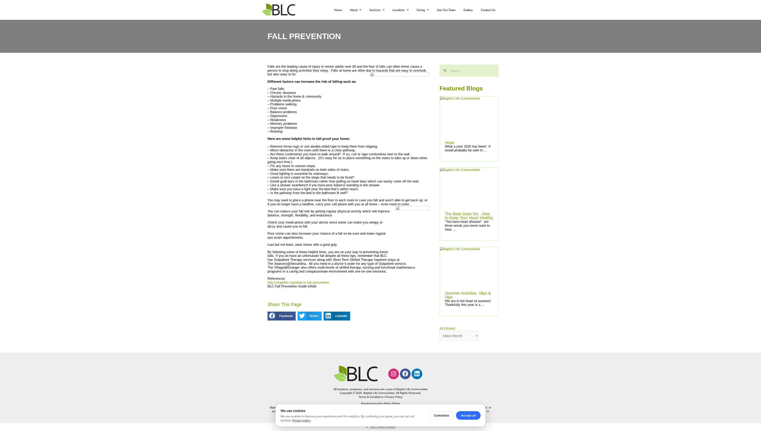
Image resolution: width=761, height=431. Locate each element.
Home (338, 10)
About (354, 10)
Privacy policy (301, 420)
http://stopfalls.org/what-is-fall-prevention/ (298, 282)
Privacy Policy (393, 396)
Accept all (468, 415)
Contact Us (488, 10)
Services (375, 10)
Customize (441, 415)
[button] (282, 316)
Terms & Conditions (371, 396)
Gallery (468, 10)
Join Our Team (446, 10)
